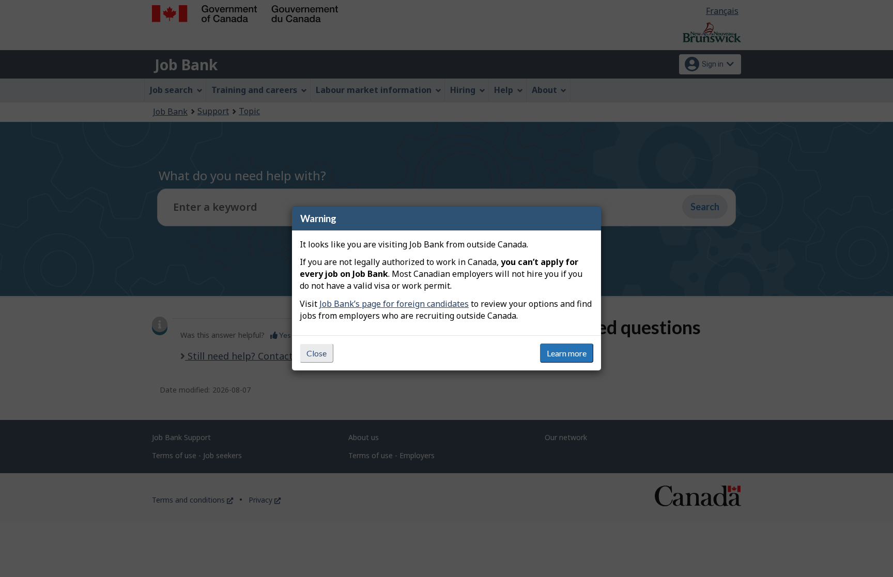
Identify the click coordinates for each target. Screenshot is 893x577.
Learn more (567, 353)
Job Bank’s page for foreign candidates (394, 303)
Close (316, 353)
